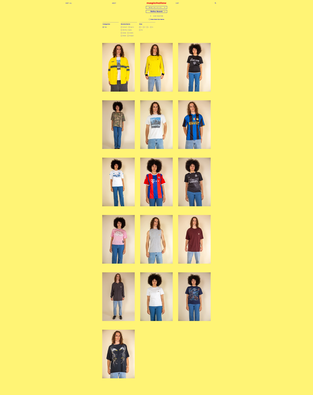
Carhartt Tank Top (156, 238)
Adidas (124, 32)
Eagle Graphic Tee (118, 353)
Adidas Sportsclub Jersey (194, 65)
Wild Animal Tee (194, 295)
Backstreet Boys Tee (156, 122)
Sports (132, 27)
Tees (105, 27)
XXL (142, 30)
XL (152, 27)
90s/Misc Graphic (127, 30)
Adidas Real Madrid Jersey (194, 180)
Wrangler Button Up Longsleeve (118, 65)
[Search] (215, 3)
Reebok (124, 35)
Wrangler (131, 35)
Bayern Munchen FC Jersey (156, 180)
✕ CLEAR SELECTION (156, 16)
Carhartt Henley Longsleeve (118, 294)
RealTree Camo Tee (118, 123)
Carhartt (124, 27)
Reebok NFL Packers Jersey (118, 237)
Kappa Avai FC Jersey (118, 180)
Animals (131, 32)
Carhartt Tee (194, 238)
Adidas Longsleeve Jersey (156, 65)
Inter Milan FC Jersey (194, 122)
